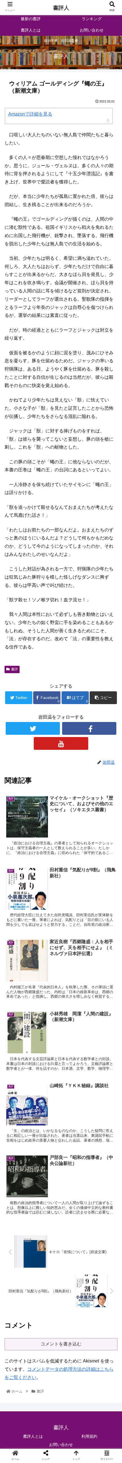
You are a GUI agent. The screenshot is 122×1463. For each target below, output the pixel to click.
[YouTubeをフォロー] (61, 743)
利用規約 (89, 1436)
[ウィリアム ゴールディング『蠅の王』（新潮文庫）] (75, 1127)
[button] (110, 849)
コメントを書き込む (61, 1343)
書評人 (61, 8)
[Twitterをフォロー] (33, 728)
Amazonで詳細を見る (30, 114)
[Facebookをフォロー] (89, 728)
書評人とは (33, 1436)
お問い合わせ (61, 1444)
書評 (14, 669)
